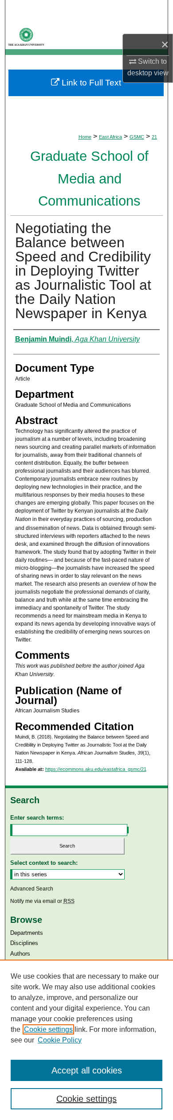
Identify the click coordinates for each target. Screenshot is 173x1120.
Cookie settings (48, 1029)
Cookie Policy (60, 1040)
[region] (86, 1040)
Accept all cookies (86, 1070)
